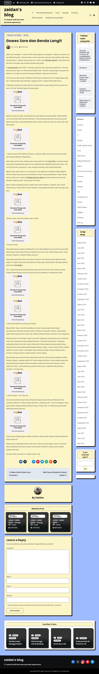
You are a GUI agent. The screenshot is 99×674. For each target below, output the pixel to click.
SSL (78, 192)
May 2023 (80, 443)
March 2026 (81, 268)
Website (9, 596)
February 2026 (82, 274)
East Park (51, 161)
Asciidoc (80, 125)
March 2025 (81, 330)
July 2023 (80, 433)
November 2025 (82, 289)
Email (8, 586)
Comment (10, 548)
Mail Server (81, 156)
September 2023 (83, 423)
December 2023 (82, 407)
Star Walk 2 (18, 265)
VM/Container (37, 18)
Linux (57, 13)
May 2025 (80, 320)
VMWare (80, 212)
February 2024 (82, 397)
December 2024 (82, 346)
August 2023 (81, 428)
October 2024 (82, 356)
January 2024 (82, 402)
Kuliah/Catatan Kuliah (54, 18)
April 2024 (80, 387)
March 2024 (81, 392)
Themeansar (65, 671)
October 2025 (82, 294)
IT (32, 13)
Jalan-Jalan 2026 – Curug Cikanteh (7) (14, 522)
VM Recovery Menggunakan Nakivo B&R (15, 643)
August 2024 (81, 366)
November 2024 (82, 351)
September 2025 (83, 299)
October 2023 (82, 418)
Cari (85, 469)
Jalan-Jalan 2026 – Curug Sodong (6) (36, 522)
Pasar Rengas (13, 68)
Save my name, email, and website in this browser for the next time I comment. (34, 605)
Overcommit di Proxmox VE (82, 642)
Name (9, 577)
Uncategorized (82, 197)
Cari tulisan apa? (85, 454)
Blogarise (55, 671)
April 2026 (80, 263)
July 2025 (80, 310)
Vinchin (79, 202)
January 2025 (82, 341)
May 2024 (80, 382)
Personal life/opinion (44, 13)
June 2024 (81, 377)
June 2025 (81, 315)
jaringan (80, 140)
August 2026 (81, 243)
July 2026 (80, 248)
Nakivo (79, 166)
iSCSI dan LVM (59, 644)
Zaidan (15, 47)
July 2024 (80, 371)
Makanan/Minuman (83, 161)
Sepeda (65, 13)
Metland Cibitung (51, 60)
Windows (80, 218)
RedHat (79, 182)
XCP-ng (80, 223)
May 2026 (80, 258)
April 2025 (80, 325)
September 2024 (83, 361)
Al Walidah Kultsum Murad (34, 177)
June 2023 (81, 438)
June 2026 (81, 253)
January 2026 (82, 279)
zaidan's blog (13, 12)
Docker (79, 130)
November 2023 (82, 413)
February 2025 (82, 335)
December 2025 (82, 284)
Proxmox (74, 13)
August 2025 (81, 304)
